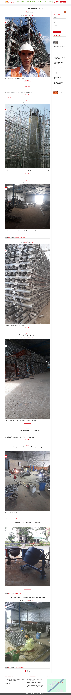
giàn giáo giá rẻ (24, 176)
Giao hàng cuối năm (27, 12)
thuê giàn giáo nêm (22, 237)
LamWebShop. (43, 693)
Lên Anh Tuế (32, 15)
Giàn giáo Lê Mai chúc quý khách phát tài (59, 63)
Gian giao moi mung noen (59, 87)
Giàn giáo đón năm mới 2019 (58, 78)
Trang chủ (7, 4)
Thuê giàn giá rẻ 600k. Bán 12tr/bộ (59, 73)
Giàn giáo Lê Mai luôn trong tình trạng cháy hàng (27, 447)
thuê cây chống (34, 176)
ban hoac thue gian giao (18, 176)
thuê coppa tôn (39, 176)
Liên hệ (23, 4)
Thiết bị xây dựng (29, 176)
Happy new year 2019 (58, 67)
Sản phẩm (15, 4)
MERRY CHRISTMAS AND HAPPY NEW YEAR (59, 83)
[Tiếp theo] (30, 671)
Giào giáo (61, 92)
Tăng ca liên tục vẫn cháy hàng (19, 518)
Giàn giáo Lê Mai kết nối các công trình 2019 (59, 58)
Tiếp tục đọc (27, 80)
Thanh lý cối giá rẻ (18, 593)
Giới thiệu (11, 4)
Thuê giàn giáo (44, 176)
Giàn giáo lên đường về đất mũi (59, 47)
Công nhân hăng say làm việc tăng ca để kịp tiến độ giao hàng (27, 597)
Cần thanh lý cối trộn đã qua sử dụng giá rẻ (27, 522)
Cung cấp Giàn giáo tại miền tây (19, 667)
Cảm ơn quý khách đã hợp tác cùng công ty (28, 430)
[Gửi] (65, 12)
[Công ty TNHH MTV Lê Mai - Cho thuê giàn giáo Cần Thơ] (10, 1)
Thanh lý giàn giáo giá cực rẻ (27, 335)
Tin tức (20, 4)
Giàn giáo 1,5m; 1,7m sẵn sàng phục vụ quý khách (59, 52)
